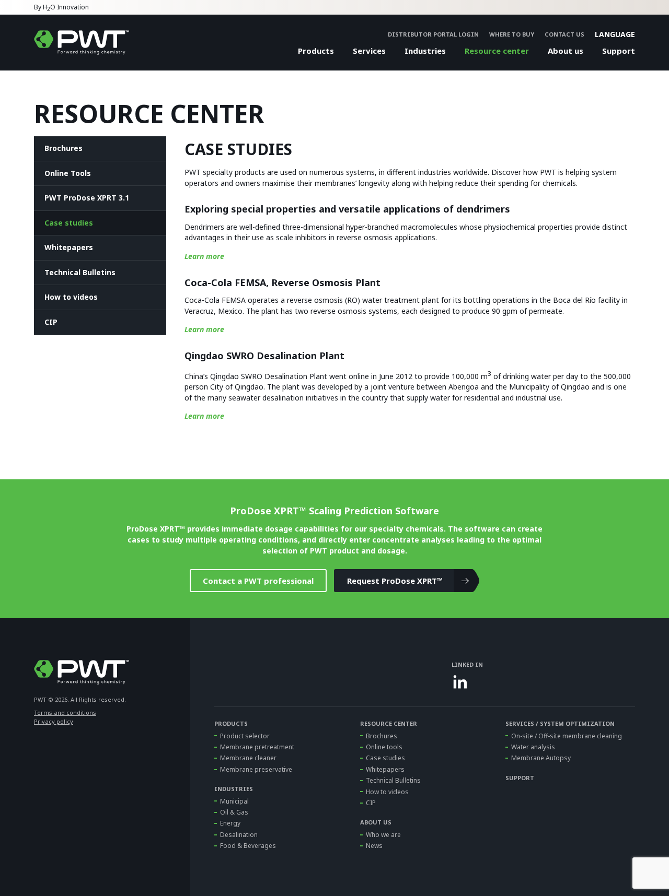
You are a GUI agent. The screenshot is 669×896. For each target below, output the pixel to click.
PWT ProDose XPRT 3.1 (86, 198)
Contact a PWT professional (258, 580)
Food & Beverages (248, 845)
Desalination (239, 834)
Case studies (68, 223)
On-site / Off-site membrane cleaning (566, 736)
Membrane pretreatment (257, 746)
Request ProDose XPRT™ (395, 580)
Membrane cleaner (248, 757)
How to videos (71, 297)
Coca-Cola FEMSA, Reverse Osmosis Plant (282, 282)
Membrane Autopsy (541, 757)
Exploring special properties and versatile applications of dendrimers (347, 209)
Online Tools (67, 173)
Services (369, 50)
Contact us (564, 34)
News (374, 845)
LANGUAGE (615, 34)
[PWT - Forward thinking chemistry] (81, 42)
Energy (230, 823)
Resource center (497, 50)
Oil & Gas (234, 812)
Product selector (245, 736)
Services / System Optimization (560, 723)
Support (618, 50)
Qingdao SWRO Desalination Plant (264, 355)
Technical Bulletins (80, 272)
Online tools (384, 746)
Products (316, 50)
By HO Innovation (61, 8)
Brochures (63, 148)
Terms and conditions (65, 712)
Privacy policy (53, 721)
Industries (425, 50)
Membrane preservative (256, 769)
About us (565, 50)
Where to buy (511, 34)
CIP (50, 322)
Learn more (204, 256)
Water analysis (533, 746)
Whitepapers (68, 247)
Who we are (383, 834)
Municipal (234, 801)
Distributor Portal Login (433, 34)
